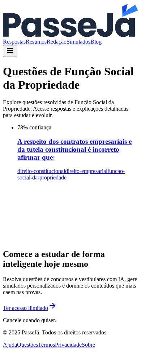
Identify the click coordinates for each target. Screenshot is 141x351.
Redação (57, 42)
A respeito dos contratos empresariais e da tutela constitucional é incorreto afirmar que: (74, 149)
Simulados (78, 42)
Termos (46, 345)
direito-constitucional (41, 171)
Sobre (88, 345)
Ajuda (10, 345)
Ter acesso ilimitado (25, 308)
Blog (96, 42)
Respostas (14, 42)
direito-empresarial (86, 171)
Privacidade (68, 345)
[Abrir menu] (10, 51)
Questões (27, 345)
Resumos (36, 42)
